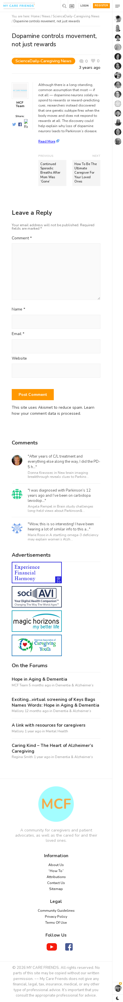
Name (18, 309)
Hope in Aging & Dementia (39, 679)
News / (47, 16)
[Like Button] (95, 61)
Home (35, 16)
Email (18, 334)
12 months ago (37, 711)
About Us (56, 865)
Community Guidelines (56, 910)
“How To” (56, 871)
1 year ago (33, 731)
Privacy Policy (56, 916)
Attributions (56, 877)
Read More (46, 141)
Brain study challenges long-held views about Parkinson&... (60, 508)
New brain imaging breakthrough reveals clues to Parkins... (58, 474)
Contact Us (56, 883)
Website (19, 358)
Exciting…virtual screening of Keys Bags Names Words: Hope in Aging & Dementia (55, 702)
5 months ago (40, 685)
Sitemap (56, 889)
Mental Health (57, 731)
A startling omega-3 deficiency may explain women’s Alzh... (63, 537)
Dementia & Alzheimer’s (74, 685)
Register (101, 5)
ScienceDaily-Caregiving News (76, 16)
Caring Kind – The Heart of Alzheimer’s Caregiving (52, 748)
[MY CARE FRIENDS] (56, 804)
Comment (22, 238)
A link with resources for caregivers (49, 725)
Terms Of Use (56, 922)
